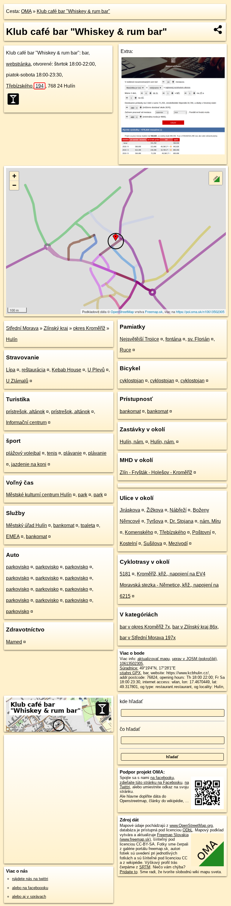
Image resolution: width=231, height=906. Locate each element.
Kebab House (66, 369)
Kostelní (128, 543)
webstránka (18, 64)
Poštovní (201, 532)
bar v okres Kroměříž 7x (145, 626)
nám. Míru (210, 521)
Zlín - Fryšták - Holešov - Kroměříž (156, 472)
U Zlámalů (17, 380)
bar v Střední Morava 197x (148, 637)
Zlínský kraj (56, 328)
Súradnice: (129, 668)
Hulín (11, 339)
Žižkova (154, 510)
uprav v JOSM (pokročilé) (194, 658)
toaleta (88, 525)
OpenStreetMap (122, 311)
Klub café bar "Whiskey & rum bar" (73, 11)
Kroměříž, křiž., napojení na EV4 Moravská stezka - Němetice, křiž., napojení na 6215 (169, 585)
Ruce (125, 349)
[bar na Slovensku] (15, 99)
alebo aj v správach (29, 896)
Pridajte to (128, 872)
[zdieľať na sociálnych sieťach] (218, 29)
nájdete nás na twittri (30, 879)
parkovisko (17, 566)
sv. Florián (199, 339)
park (82, 494)
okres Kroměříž (89, 328)
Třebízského (25, 85)
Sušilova (152, 543)
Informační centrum (26, 422)
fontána (173, 339)
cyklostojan (132, 380)
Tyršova (154, 521)
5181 (125, 573)
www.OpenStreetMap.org (191, 825)
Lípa (10, 369)
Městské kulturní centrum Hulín (39, 494)
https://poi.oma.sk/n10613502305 (200, 311)
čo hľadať (130, 729)
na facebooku (162, 777)
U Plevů (96, 369)
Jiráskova (130, 510)
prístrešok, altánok (25, 411)
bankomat (63, 525)
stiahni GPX (130, 673)
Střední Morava (22, 328)
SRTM (144, 867)
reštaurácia (33, 369)
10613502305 (131, 663)
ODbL (187, 830)
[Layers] (215, 178)
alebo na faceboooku (30, 888)
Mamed (14, 641)
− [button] (14, 185)
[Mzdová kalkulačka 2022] (173, 152)
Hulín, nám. (132, 441)
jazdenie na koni (28, 464)
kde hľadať (131, 701)
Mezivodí (178, 543)
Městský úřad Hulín (26, 525)
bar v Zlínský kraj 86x (194, 626)
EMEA (13, 536)
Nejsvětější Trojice (139, 339)
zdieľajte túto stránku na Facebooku (151, 782)
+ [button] (14, 176)
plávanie (72, 453)
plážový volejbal (23, 453)
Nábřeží (178, 510)
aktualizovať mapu (153, 658)
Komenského (139, 532)
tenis (52, 453)
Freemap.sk (154, 311)
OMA (26, 11)
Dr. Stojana (181, 521)
